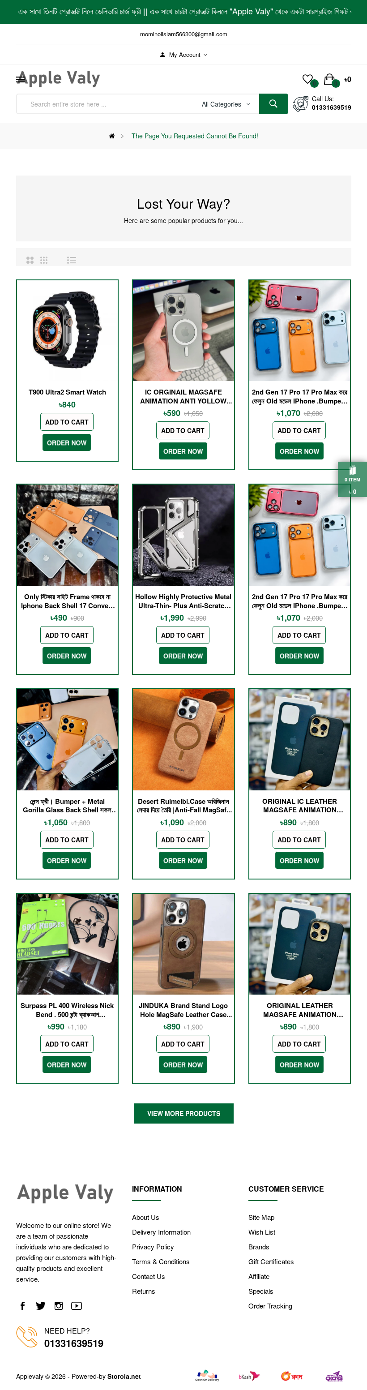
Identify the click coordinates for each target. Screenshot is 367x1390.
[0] (308, 79)
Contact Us (148, 1276)
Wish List (261, 1231)
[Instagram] (58, 1305)
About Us (145, 1217)
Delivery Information (161, 1231)
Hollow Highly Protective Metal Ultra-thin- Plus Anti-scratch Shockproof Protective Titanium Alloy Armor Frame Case (183, 601)
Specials (260, 1291)
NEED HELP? (67, 1331)
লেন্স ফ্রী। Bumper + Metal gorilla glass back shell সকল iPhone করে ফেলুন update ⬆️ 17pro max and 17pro (67, 806)
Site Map (261, 1217)
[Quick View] (67, 331)
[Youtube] (76, 1305)
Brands (258, 1246)
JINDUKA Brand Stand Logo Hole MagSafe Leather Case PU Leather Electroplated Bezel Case (183, 1010)
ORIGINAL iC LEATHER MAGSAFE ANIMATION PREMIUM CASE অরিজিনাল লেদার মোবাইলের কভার (300, 806)
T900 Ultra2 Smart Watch (67, 392)
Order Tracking (270, 1305)
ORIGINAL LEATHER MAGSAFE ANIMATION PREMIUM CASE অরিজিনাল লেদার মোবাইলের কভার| (300, 1010)
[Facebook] (23, 1305)
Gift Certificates (271, 1261)
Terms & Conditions (161, 1261)
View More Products (183, 1113)
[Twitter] (40, 1305)
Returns (143, 1291)
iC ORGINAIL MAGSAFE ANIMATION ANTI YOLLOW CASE (183, 396)
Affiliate (258, 1276)
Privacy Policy (153, 1246)
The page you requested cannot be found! (195, 135)
